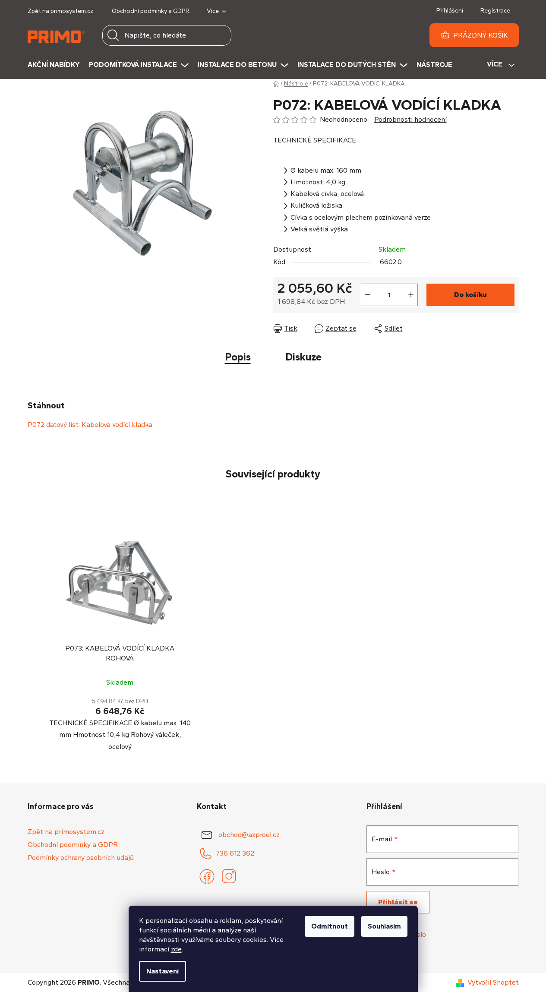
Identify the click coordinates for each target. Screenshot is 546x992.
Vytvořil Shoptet (493, 982)
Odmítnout (329, 926)
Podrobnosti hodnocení (410, 119)
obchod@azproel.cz (249, 834)
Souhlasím (384, 926)
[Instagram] (228, 877)
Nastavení (162, 971)
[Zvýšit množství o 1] (410, 295)
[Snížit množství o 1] (367, 295)
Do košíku (470, 295)
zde (176, 949)
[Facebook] (207, 877)
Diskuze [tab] (303, 357)
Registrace (495, 10)
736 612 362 (235, 853)
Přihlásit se (398, 902)
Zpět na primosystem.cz (60, 11)
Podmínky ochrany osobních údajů (81, 857)
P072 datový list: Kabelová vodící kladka (90, 424)
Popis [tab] (238, 357)
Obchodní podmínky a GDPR (150, 11)
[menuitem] (58, 64)
